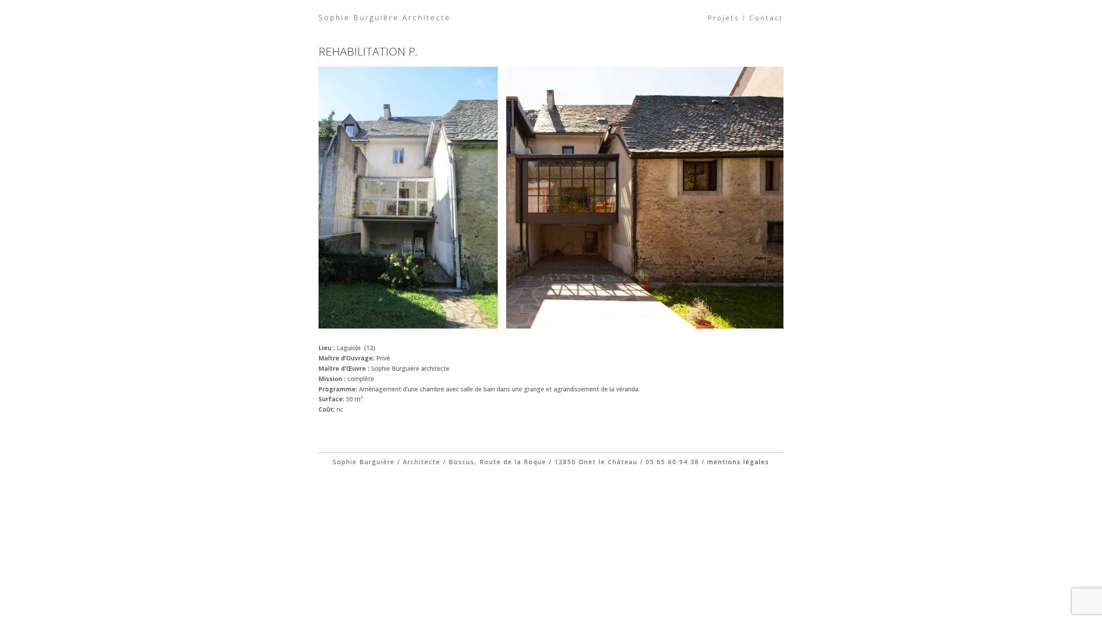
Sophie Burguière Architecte (385, 17)
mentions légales (738, 462)
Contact (766, 18)
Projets (724, 18)
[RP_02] (551, 328)
